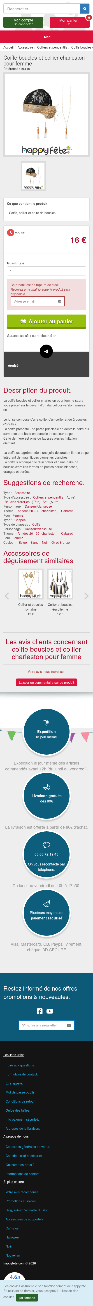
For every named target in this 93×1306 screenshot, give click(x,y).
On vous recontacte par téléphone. (46, 866)
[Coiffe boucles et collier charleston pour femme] (33, 176)
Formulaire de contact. (22, 1074)
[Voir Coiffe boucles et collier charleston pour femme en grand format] (46, 114)
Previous (7, 596)
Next (86, 596)
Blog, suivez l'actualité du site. (27, 1210)
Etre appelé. (14, 1083)
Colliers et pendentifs (48, 497)
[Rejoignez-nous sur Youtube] (49, 1011)
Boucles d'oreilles (17, 501)
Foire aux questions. (20, 1065)
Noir (45, 542)
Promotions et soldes (21, 1201)
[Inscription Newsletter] (69, 1025)
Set (45, 501)
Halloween (13, 1237)
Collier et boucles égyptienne (60, 606)
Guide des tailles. (18, 1110)
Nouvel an (13, 1255)
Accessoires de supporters (25, 1219)
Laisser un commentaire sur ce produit (46, 682)
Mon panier (74, 21)
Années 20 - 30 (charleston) (38, 510)
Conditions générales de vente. (28, 1146)
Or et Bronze (60, 542)
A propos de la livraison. (23, 1128)
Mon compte (23, 21)
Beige (23, 542)
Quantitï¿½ (15, 263)
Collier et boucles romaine (30, 606)
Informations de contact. (23, 1173)
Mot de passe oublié (20, 1092)
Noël (9, 1246)
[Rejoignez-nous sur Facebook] (40, 1011)
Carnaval (12, 1228)
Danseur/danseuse (38, 506)
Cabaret (67, 510)
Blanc (34, 542)
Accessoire (22, 492)
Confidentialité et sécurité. (24, 1155)
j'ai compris (27, 1297)
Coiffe (36, 524)
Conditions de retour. (20, 1101)
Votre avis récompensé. (22, 1192)
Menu (48, 37)
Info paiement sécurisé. (22, 1119)
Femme (17, 515)
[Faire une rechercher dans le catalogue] (84, 9)
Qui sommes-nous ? (20, 1164)
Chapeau (21, 520)
